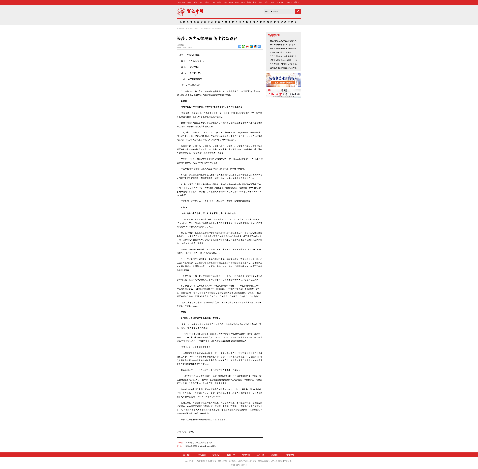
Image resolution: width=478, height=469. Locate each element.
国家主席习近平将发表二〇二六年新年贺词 (286, 68)
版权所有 (265, 461)
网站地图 (290, 455)
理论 (267, 2)
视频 (249, 2)
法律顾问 (275, 455)
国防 (231, 2)
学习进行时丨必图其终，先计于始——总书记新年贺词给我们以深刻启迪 (298, 64)
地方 (255, 2)
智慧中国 (180, 28)
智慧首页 (181, 2)
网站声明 (246, 455)
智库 (261, 2)
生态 (243, 2)
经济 (189, 2)
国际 (237, 2)
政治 (195, 2)
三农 (225, 2)
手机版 (296, 2)
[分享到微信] (243, 46)
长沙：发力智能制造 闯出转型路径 (208, 28)
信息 (273, 2)
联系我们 (202, 455)
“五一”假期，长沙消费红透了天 (198, 442)
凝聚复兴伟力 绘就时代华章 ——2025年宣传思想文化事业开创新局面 (296, 60)
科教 (219, 2)
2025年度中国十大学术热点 (280, 52)
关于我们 (187, 455)
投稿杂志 (216, 455)
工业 (213, 2)
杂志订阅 (260, 455)
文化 (201, 2)
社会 (207, 2)
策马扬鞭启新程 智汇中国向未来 (282, 45)
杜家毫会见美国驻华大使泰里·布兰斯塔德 (200, 446)
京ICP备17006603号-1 (239, 465)
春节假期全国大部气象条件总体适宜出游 (285, 49)
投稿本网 (231, 455)
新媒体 (289, 2)
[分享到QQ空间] (251, 46)
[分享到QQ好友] (255, 46)
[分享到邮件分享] (259, 46)
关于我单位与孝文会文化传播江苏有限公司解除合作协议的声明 (294, 56)
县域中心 (280, 2)
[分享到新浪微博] (247, 46)
